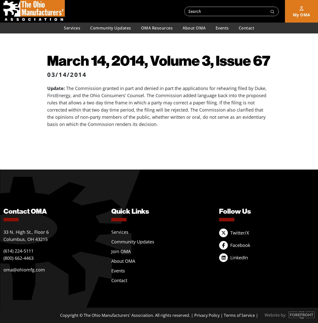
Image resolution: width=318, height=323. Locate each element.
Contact (246, 28)
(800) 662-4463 (18, 258)
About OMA (194, 28)
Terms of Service (239, 315)
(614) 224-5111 (18, 251)
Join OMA (121, 251)
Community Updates (110, 28)
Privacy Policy (207, 315)
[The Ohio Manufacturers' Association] (34, 11)
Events (222, 28)
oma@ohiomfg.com (24, 270)
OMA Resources (157, 28)
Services (72, 28)
